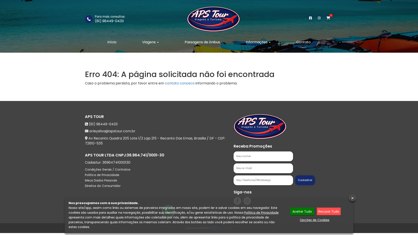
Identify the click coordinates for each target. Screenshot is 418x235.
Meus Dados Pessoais (101, 180)
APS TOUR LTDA (100, 155)
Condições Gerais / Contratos (107, 169)
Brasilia (200, 138)
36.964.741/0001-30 (145, 155)
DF (211, 138)
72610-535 (94, 143)
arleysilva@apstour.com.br (112, 131)
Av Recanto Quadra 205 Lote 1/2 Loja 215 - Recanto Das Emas (140, 138)
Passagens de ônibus (202, 42)
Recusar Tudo (328, 211)
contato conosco (180, 83)
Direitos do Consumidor (103, 186)
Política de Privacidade (102, 175)
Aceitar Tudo (302, 211)
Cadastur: (107, 162)
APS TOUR (94, 116)
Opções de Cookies (314, 220)
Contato (303, 42)
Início (111, 42)
